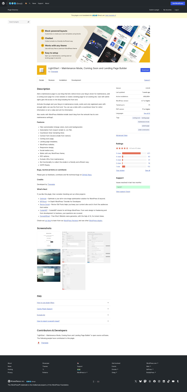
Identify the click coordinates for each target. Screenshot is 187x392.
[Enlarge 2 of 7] (58, 252)
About (10, 363)
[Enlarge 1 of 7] (58, 234)
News (9, 366)
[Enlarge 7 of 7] (108, 234)
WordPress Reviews (71, 221)
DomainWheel (45, 216)
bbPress (149, 369)
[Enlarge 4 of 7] (83, 234)
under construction (143, 130)
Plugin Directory (13, 10)
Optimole (43, 199)
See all (147, 170)
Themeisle (54, 72)
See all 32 (147, 113)
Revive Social (45, 204)
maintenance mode (143, 122)
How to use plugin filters (45, 303)
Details (41, 80)
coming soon (136, 118)
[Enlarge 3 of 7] (58, 269)
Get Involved (116, 363)
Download (145, 70)
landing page (145, 118)
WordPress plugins (95, 221)
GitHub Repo (87, 175)
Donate (115, 369)
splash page (145, 126)
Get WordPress (177, 3)
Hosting (10, 369)
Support (147, 80)
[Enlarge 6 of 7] (83, 267)
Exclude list (41, 315)
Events (114, 366)
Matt (148, 366)
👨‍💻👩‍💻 (78, 369)
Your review (120, 170)
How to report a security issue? (48, 321)
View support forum (123, 192)
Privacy (10, 372)
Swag (114, 372)
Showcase (45, 363)
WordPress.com (152, 363)
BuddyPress (151, 372)
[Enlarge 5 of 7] (83, 252)
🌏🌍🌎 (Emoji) (30, 381)
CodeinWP (43, 210)
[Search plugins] (28, 22)
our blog (48, 221)
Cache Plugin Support (44, 309)
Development (76, 80)
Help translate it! (110, 15)
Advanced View (121, 135)
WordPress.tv (82, 372)
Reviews (52, 80)
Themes (45, 366)
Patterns (45, 372)
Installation (63, 80)
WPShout (43, 201)
